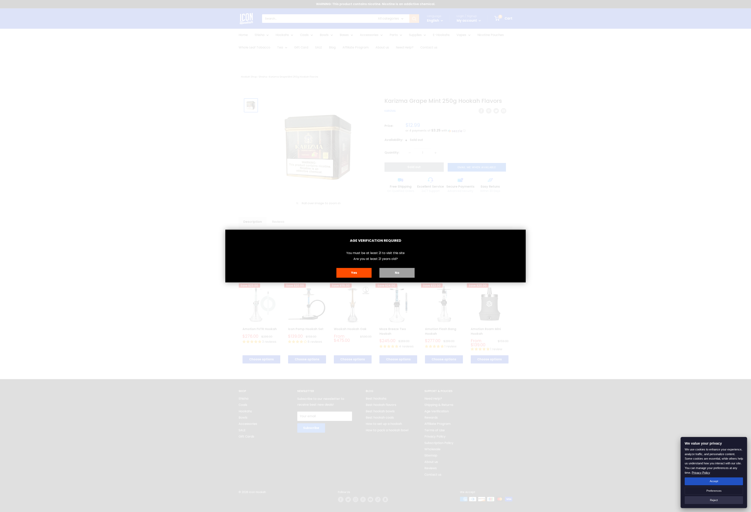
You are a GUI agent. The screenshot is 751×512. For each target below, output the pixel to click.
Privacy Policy (701, 472)
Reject (714, 500)
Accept (714, 481)
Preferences (713, 490)
